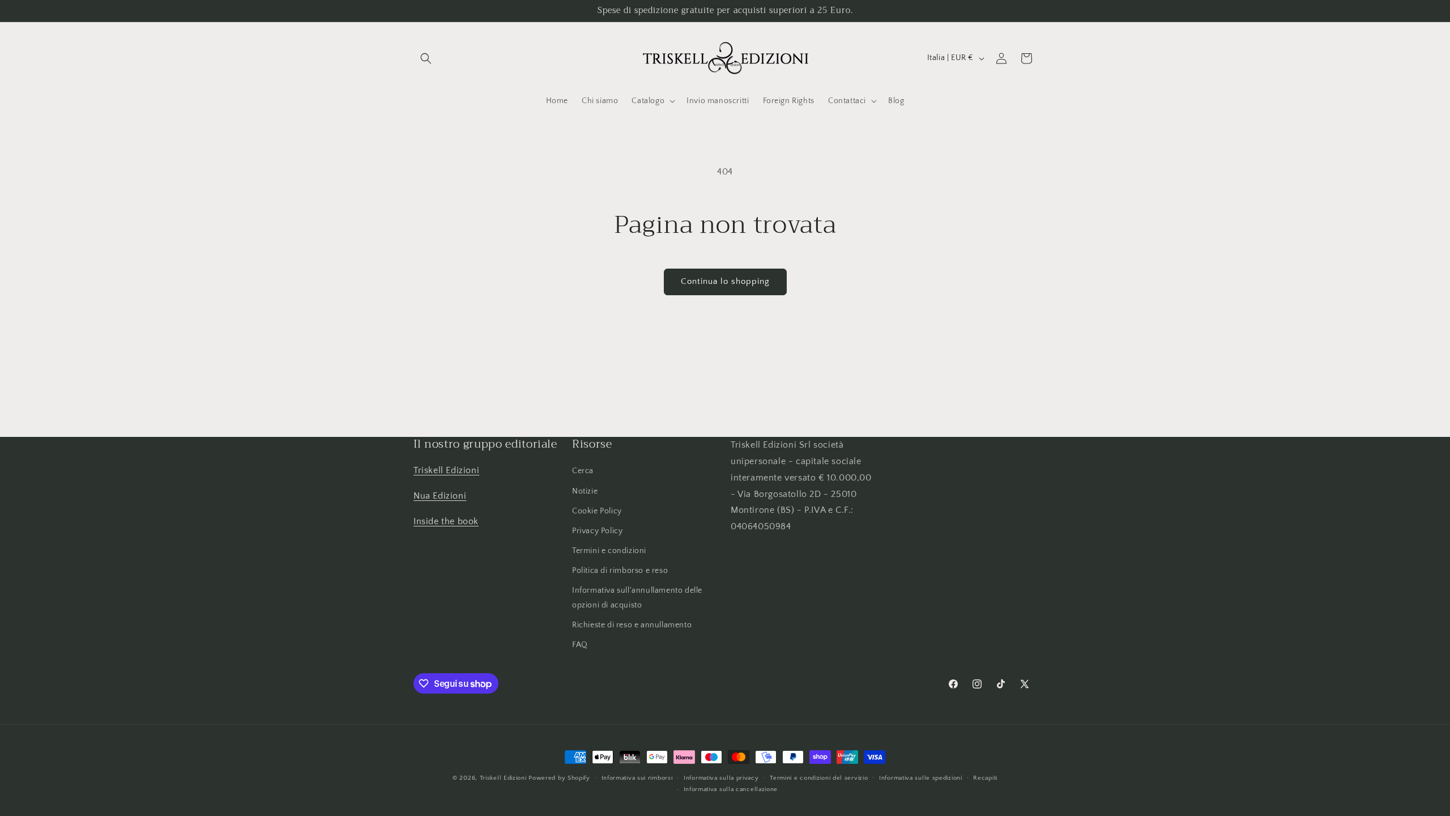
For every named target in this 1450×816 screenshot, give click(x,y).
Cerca (583, 470)
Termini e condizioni (609, 550)
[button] (425, 58)
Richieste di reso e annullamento (632, 625)
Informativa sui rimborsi (637, 778)
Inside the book (446, 521)
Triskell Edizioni (446, 470)
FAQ (580, 644)
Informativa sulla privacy (721, 778)
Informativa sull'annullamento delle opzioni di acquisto (637, 597)
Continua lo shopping (725, 281)
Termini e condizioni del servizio (819, 778)
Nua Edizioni (439, 496)
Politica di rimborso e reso (620, 570)
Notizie (585, 491)
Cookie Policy (597, 511)
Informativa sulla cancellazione (731, 789)
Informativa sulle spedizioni (920, 778)
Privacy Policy (597, 531)
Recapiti (985, 778)
